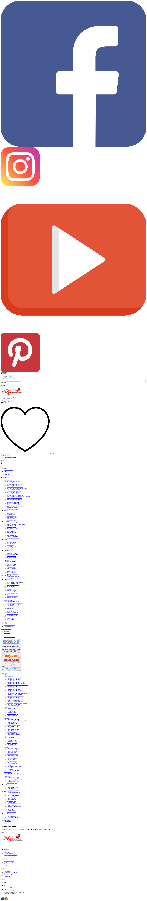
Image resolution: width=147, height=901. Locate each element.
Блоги (5, 471)
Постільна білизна (8, 480)
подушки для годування (13, 612)
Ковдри (6, 510)
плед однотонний (11, 546)
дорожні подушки (11, 535)
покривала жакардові (12, 551)
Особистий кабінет (9, 861)
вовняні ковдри (11, 513)
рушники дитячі (11, 609)
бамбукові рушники (12, 563)
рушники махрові (11, 561)
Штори (5, 623)
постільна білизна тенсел (13, 489)
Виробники (7, 871)
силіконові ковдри (11, 514)
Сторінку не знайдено (9, 637)
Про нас (6, 472)
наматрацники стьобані (13, 576)
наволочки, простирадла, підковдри (16, 506)
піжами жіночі (10, 618)
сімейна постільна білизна (13, 502)
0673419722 (10, 398)
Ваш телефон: (4, 383)
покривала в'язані (11, 556)
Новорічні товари (8, 626)
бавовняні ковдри (11, 516)
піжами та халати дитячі (13, 615)
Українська (13, 377)
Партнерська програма (10, 874)
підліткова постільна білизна (14, 505)
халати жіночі (10, 619)
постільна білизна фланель (14, 491)
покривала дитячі (11, 607)
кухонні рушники (11, 572)
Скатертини (7, 579)
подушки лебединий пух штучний (16, 524)
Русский (11, 376)
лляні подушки (11, 531)
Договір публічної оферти (10, 855)
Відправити (3, 385)
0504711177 (4, 398)
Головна (6, 465)
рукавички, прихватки (13, 593)
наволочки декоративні (13, 534)
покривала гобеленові (12, 554)
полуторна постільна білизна (14, 498)
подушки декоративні (12, 532)
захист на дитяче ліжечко (13, 601)
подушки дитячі (11, 608)
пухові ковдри (10, 511)
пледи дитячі (10, 605)
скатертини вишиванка (13, 580)
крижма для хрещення (12, 574)
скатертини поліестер (12, 583)
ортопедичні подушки (12, 528)
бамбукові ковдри (11, 518)
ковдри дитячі (10, 611)
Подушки (6, 521)
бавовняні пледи (11, 545)
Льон (5, 622)
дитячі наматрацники (12, 614)
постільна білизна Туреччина (14, 493)
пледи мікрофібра (11, 542)
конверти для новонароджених (15, 603)
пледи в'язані (10, 549)
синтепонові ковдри (12, 517)
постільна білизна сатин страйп (15, 485)
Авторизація (7, 633)
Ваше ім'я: (3, 382)
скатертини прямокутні (13, 585)
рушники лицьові (11, 564)
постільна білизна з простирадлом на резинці (18, 496)
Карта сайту (7, 876)
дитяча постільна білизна (13, 503)
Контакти (6, 474)
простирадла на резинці (13, 507)
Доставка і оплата (8, 470)
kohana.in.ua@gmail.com (10, 890)
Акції (5, 467)
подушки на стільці (12, 590)
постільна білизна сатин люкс (14, 484)
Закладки (6, 863)
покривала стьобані (12, 553)
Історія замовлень (8, 862)
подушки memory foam (13, 538)
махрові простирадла (12, 509)
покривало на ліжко (12, 558)
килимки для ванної (12, 597)
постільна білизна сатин (13, 482)
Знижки (6, 468)
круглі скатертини (11, 586)
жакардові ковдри (11, 520)
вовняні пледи (10, 540)
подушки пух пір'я (11, 529)
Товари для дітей (8, 600)
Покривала (6, 550)
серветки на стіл (11, 592)
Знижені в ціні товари (9, 625)
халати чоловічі (11, 621)
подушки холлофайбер (13, 522)
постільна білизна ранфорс (14, 481)
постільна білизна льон (13, 492)
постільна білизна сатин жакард (15, 487)
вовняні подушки (11, 527)
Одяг (5, 616)
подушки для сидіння (12, 536)
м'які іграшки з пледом (13, 604)
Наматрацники (7, 575)
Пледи (5, 539)
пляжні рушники (11, 571)
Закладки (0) (53, 453)
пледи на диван (11, 547)
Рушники (6, 560)
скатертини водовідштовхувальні (15, 582)
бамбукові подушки (12, 525)
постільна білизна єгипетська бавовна (17, 488)
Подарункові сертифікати (10, 872)
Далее (2, 832)
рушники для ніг (11, 567)
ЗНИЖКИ (6, 849)
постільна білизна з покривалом (15, 495)
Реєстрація (6, 631)
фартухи (9, 589)
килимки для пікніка (12, 598)
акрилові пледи (11, 543)
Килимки (6, 594)
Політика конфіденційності (11, 853)
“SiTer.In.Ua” (10, 897)
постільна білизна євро (13, 500)
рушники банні (11, 565)
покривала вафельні (12, 557)
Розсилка (6, 865)
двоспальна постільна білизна (14, 499)
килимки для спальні (12, 596)
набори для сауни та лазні (13, 569)
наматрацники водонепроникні (15, 578)
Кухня (5, 587)
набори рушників (11, 568)
